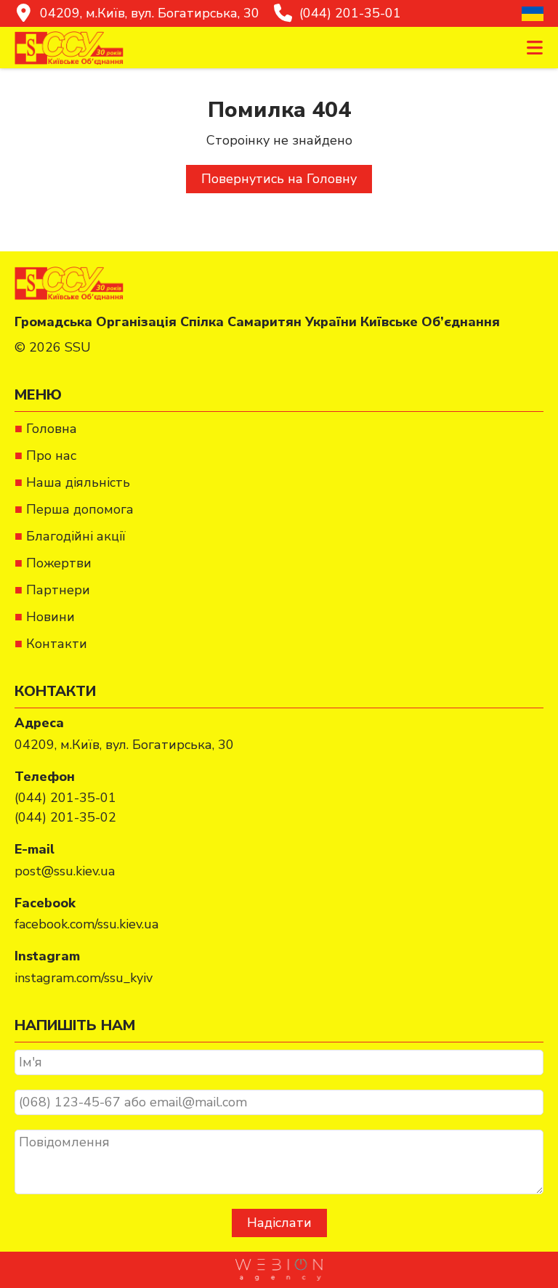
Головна (51, 428)
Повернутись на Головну (279, 178)
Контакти (56, 643)
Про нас (51, 455)
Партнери (58, 590)
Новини (50, 616)
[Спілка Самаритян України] (69, 48)
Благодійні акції (76, 536)
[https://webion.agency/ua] (279, 1270)
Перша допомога (80, 509)
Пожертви (59, 563)
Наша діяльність (78, 482)
